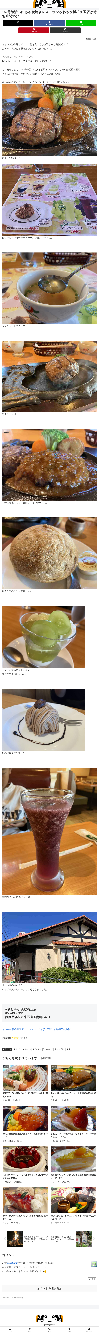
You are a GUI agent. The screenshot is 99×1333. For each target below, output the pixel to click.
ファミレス (32, 1029)
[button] (65, 30)
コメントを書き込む (49, 1288)
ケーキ (18, 1049)
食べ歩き (8, 1049)
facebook (12, 1263)
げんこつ (27, 1049)
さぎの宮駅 (46, 1029)
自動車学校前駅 (62, 1029)
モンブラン (61, 1049)
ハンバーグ (49, 1049)
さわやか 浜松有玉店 (13, 1029)
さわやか (38, 1049)
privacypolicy (49, 1325)
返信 (93, 1279)
